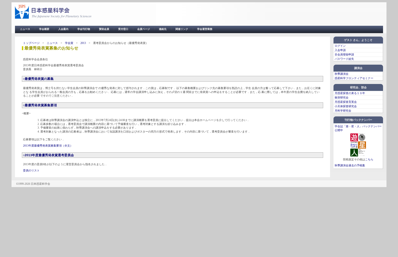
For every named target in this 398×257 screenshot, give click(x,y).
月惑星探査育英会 (346, 102)
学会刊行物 (83, 29)
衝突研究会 (341, 97)
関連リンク (182, 29)
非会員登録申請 (344, 54)
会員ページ (143, 29)
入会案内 (63, 29)
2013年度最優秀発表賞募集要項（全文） (48, 145)
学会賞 (69, 43)
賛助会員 (104, 29)
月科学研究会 (343, 110)
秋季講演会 (341, 73)
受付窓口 (123, 29)
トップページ (31, 43)
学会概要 (44, 29)
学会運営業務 (204, 29)
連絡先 (163, 29)
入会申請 (340, 50)
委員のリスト (31, 170)
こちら (369, 159)
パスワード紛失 (344, 59)
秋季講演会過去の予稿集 (350, 165)
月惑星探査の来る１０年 (350, 93)
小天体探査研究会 (346, 106)
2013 (83, 43)
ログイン (340, 45)
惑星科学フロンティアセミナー (354, 78)
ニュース (25, 29)
